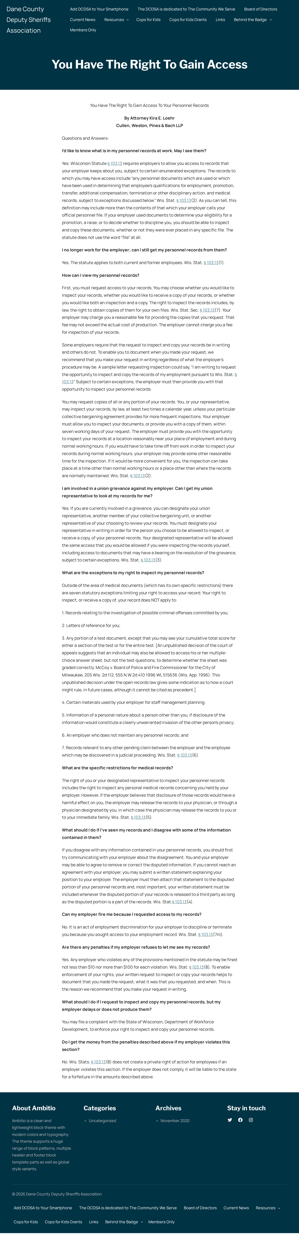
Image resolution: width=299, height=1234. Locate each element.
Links (220, 19)
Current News (82, 19)
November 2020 (175, 1120)
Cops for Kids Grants (188, 19)
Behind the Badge (250, 19)
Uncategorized (102, 1120)
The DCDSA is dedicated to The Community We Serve (186, 9)
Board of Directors (260, 9)
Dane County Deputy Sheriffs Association (29, 19)
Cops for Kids (148, 19)
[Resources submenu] (128, 19)
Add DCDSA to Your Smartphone (99, 9)
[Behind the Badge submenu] (271, 19)
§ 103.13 (114, 163)
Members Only (83, 29)
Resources (114, 19)
